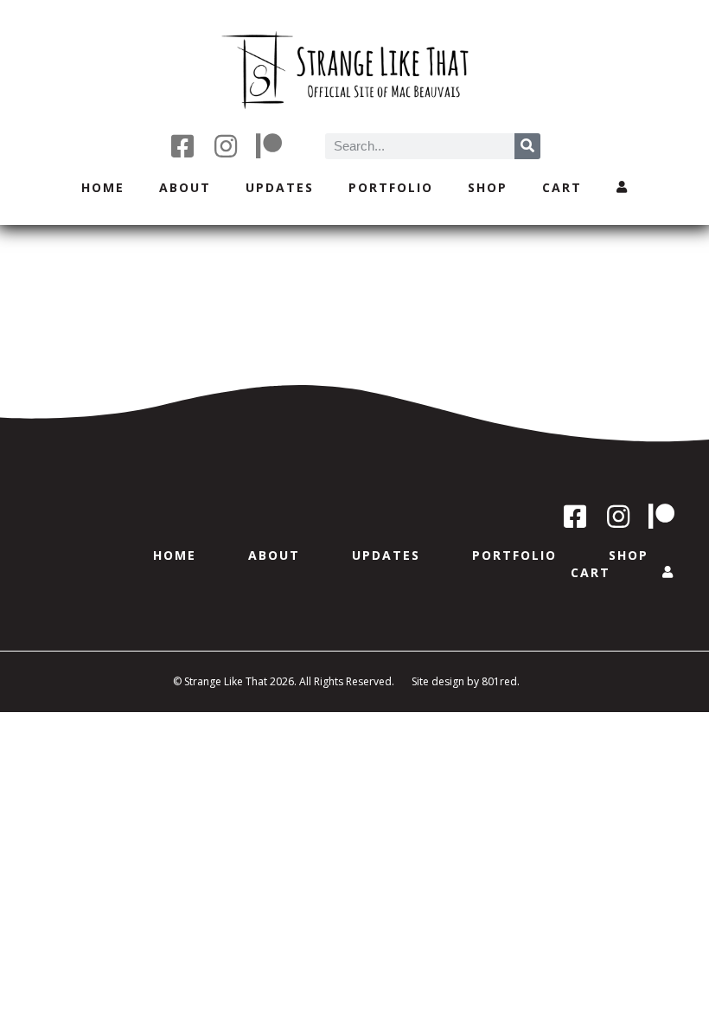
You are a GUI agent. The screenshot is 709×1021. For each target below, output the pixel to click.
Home (103, 187)
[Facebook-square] (182, 146)
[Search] (527, 146)
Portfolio (390, 187)
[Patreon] (269, 146)
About (185, 187)
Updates (280, 187)
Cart (562, 187)
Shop (488, 187)
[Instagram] (226, 146)
